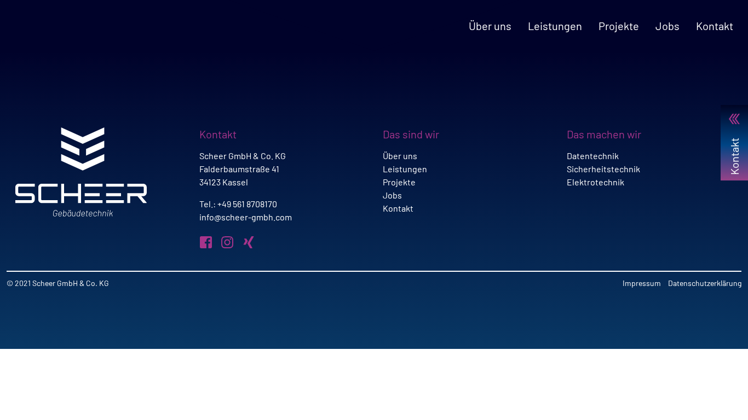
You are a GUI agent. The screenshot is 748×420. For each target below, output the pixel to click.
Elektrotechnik (595, 182)
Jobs (667, 25)
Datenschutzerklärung (704, 283)
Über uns (490, 25)
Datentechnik (593, 155)
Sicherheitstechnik (603, 169)
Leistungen (555, 25)
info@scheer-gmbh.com (245, 217)
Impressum (642, 283)
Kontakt (714, 25)
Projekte (619, 25)
